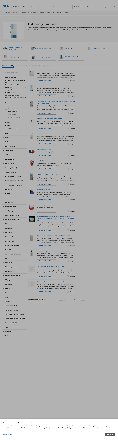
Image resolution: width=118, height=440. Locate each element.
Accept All (110, 434)
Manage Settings (8, 434)
